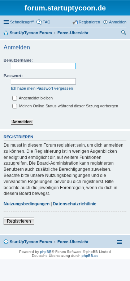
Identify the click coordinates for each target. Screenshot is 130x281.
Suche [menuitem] (124, 33)
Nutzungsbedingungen (26, 203)
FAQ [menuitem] (47, 22)
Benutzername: (18, 60)
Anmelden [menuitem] (117, 22)
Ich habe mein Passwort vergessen (42, 88)
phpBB (46, 252)
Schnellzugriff (22, 22)
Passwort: (13, 75)
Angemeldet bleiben (35, 98)
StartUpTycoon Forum (31, 242)
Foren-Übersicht (72, 242)
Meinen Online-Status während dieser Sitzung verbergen (68, 106)
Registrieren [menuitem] (89, 22)
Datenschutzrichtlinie (74, 203)
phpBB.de (90, 256)
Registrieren (19, 221)
